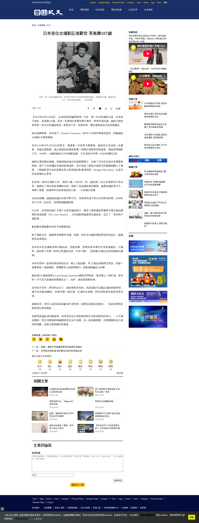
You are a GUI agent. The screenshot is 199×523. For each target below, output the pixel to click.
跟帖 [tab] (147, 160)
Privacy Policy (118, 2)
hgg (152, 2)
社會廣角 (148, 10)
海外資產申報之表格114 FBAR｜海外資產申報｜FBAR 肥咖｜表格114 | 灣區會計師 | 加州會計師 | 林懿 (148, 39)
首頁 (71, 10)
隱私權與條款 (21, 519)
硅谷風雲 (100, 10)
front (159, 2)
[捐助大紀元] (148, 301)
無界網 (143, 508)
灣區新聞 (84, 10)
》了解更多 (36, 519)
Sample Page (104, 2)
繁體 (165, 2)
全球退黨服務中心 (111, 508)
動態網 (134, 508)
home (146, 2)
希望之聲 (97, 508)
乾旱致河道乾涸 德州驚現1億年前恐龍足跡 (61, 351)
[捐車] (148, 287)
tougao (93, 2)
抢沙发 (120, 373)
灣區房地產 (116, 10)
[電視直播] (148, 327)
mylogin (130, 2)
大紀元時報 (85, 508)
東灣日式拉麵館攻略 (104, 401)
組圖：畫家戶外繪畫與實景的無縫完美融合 (61, 347)
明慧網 (125, 508)
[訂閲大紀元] (148, 251)
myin (139, 2)
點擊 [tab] (135, 160)
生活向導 (133, 10)
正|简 (118, 108)
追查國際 (48, 508)
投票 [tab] (159, 160)
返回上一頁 (77, 484)
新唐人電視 (59, 508)
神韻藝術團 (72, 508)
